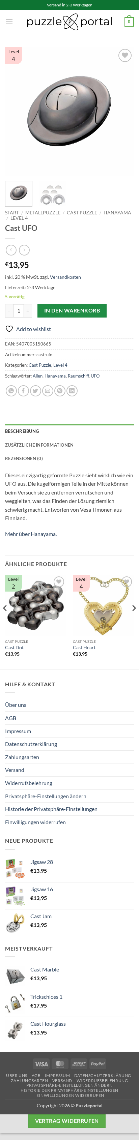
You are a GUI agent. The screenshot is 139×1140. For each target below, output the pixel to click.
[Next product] (11, 250)
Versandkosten (65, 277)
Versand (14, 770)
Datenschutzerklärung (31, 744)
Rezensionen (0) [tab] (24, 458)
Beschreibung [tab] (22, 431)
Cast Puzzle (82, 212)
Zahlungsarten (22, 757)
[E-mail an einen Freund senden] (47, 390)
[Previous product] (24, 250)
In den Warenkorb (72, 310)
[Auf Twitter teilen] (35, 390)
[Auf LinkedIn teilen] (72, 390)
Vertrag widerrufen (67, 1121)
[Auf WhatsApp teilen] (11, 390)
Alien (38, 376)
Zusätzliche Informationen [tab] (39, 445)
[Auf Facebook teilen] (23, 390)
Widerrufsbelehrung (28, 783)
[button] (9, 21)
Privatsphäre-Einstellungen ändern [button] (45, 796)
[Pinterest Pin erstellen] (59, 390)
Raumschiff (78, 376)
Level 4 (19, 218)
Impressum (18, 731)
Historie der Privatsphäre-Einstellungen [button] (51, 809)
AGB (10, 718)
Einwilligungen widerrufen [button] (35, 822)
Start (12, 212)
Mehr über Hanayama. (31, 534)
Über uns (15, 704)
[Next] (123, 111)
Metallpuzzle (42, 212)
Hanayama (117, 212)
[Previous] (16, 111)
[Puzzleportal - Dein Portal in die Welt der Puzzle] (69, 21)
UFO (95, 376)
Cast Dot (14, 647)
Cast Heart (84, 647)
